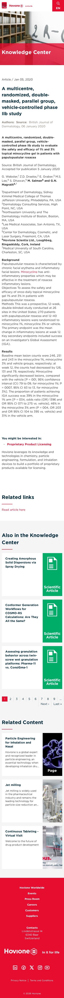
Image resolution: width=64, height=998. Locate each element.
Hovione (20, 6)
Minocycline (29, 272)
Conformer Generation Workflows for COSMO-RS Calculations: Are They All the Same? (21, 613)
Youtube (47, 967)
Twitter (32, 967)
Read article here (13, 509)
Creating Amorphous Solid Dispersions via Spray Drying (20, 562)
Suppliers (32, 915)
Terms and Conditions (41, 980)
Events (32, 893)
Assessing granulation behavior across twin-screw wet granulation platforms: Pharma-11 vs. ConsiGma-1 (21, 659)
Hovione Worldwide (32, 887)
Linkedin (15, 967)
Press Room (32, 899)
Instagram (40, 967)
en (58, 8)
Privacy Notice (18, 980)
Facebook (23, 967)
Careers (32, 904)
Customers (32, 910)
